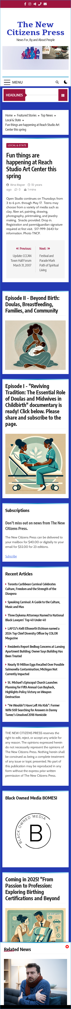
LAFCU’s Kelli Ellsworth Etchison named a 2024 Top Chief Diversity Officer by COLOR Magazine (32, 633)
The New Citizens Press (35, 28)
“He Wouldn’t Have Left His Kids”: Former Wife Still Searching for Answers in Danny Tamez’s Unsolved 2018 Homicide (32, 710)
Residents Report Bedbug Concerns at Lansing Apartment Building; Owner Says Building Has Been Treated (35, 651)
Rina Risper (17, 185)
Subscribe (11, 556)
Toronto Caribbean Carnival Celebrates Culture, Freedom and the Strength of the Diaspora (30, 589)
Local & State (17, 145)
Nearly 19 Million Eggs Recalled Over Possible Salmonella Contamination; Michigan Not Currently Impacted (34, 669)
